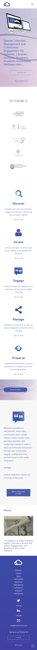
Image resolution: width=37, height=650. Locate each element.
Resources (18, 582)
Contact (18, 573)
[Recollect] (18, 4)
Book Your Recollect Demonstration (22, 81)
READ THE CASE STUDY (19, 493)
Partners (18, 570)
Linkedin (19, 616)
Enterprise (18, 591)
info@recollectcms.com (18, 625)
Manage (18, 319)
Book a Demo (15, 390)
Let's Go (20, 73)
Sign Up (18, 637)
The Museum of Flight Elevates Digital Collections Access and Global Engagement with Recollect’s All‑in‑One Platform (18, 545)
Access (18, 242)
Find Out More (18, 220)
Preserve (18, 358)
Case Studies (18, 579)
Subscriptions (18, 585)
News (18, 576)
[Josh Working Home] (18, 562)
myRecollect (18, 588)
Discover (18, 204)
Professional (18, 594)
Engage (18, 281)
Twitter (19, 606)
